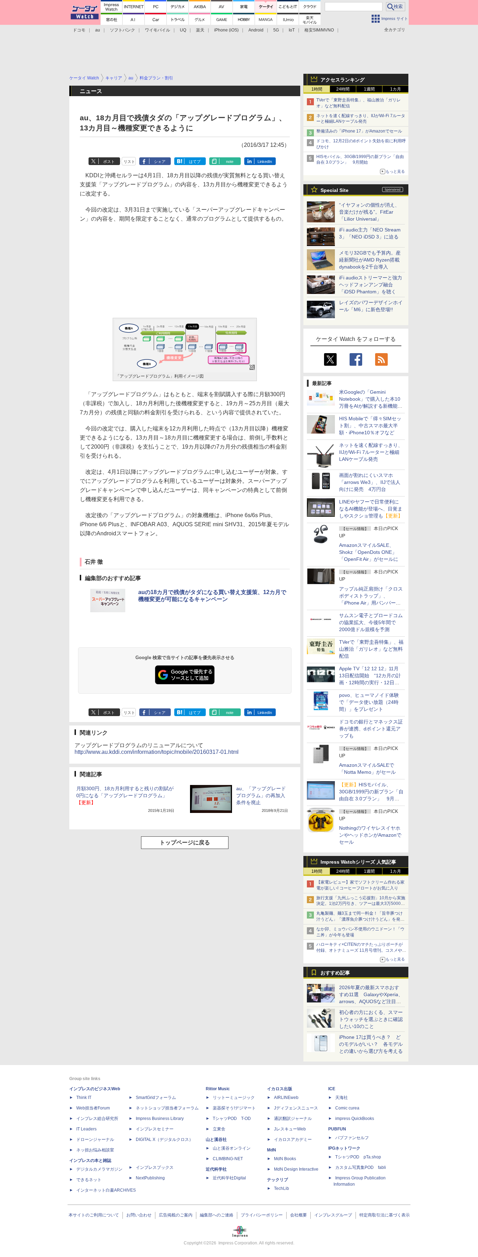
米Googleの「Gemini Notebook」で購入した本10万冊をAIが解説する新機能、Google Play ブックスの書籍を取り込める (370, 406)
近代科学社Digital (229, 1178)
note (229, 161)
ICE (331, 1088)
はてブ (195, 161)
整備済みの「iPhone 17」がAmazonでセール (359, 131)
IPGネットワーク (344, 1148)
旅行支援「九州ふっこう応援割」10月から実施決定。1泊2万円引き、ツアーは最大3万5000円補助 (360, 903)
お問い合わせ (139, 1215)
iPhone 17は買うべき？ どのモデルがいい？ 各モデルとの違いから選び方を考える (371, 1044)
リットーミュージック (234, 1097)
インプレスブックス (155, 1167)
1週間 (369, 89)
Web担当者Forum (93, 1108)
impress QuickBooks (354, 1118)
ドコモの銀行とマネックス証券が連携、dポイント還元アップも (371, 728)
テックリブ (277, 1179)
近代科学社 (216, 1169)
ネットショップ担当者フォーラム (167, 1108)
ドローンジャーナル (95, 1139)
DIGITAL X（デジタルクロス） (164, 1139)
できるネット (88, 1179)
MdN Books (285, 1158)
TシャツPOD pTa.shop (358, 1157)
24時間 (343, 89)
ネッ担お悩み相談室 (95, 1150)
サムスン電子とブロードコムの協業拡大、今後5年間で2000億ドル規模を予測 (371, 622)
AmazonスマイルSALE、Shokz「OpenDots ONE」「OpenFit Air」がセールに (368, 552)
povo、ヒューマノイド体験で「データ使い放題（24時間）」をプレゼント (369, 702)
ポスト (109, 161)
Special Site (335, 190)
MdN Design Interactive (296, 1169)
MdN (271, 1150)
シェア (160, 161)
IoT (292, 30)
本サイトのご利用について (94, 1215)
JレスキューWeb (290, 1129)
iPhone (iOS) (226, 30)
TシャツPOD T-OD (232, 1118)
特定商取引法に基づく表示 (384, 1215)
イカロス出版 (279, 1088)
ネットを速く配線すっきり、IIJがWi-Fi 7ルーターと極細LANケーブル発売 (371, 452)
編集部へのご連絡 (216, 1215)
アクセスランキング (343, 80)
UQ (183, 30)
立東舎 (219, 1129)
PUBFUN (337, 1129)
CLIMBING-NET (228, 1158)
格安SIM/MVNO (319, 30)
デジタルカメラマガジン (99, 1169)
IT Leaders (86, 1129)
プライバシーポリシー (262, 1215)
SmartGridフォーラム (156, 1097)
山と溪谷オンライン (232, 1148)
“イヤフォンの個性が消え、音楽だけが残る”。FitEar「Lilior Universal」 (369, 212)
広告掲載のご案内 (175, 1215)
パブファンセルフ (352, 1137)
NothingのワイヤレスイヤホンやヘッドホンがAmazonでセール (370, 835)
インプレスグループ (333, 1215)
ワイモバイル (157, 30)
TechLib (281, 1188)
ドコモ (79, 30)
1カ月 (395, 89)
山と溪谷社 (216, 1139)
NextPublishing (150, 1178)
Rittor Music (218, 1088)
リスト (129, 161)
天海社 (341, 1097)
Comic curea (347, 1108)
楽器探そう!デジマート (234, 1108)
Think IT (83, 1097)
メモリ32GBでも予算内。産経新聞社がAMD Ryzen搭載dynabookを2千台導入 (370, 260)
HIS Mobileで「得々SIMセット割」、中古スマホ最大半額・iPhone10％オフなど (370, 425)
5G (276, 30)
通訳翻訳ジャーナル (293, 1118)
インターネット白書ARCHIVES (106, 1190)
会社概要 (298, 1215)
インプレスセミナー (155, 1129)
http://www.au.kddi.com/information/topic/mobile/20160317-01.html (157, 752)
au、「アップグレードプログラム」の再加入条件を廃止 (261, 795)
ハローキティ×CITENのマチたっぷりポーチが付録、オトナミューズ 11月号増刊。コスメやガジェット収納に (361, 950)
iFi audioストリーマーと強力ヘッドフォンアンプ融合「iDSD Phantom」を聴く (370, 284)
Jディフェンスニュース (296, 1108)
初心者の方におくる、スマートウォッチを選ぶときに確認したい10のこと (371, 1019)
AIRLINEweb (286, 1097)
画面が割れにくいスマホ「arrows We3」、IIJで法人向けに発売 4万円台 (369, 482)
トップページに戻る (185, 842)
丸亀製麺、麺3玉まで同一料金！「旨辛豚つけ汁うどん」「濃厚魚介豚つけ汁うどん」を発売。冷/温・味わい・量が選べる (359, 919)
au (97, 30)
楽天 (200, 30)
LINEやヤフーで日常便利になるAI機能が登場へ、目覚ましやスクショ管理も (371, 509)
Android (255, 30)
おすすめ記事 (335, 973)
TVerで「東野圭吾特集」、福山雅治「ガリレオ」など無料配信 (371, 649)
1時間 (316, 89)
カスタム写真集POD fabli (360, 1167)
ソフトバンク (122, 30)
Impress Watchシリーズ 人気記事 (358, 862)
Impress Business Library (160, 1118)
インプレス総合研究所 (97, 1118)
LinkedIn (265, 161)
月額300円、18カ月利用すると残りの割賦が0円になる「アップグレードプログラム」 (125, 795)
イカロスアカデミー (293, 1139)
